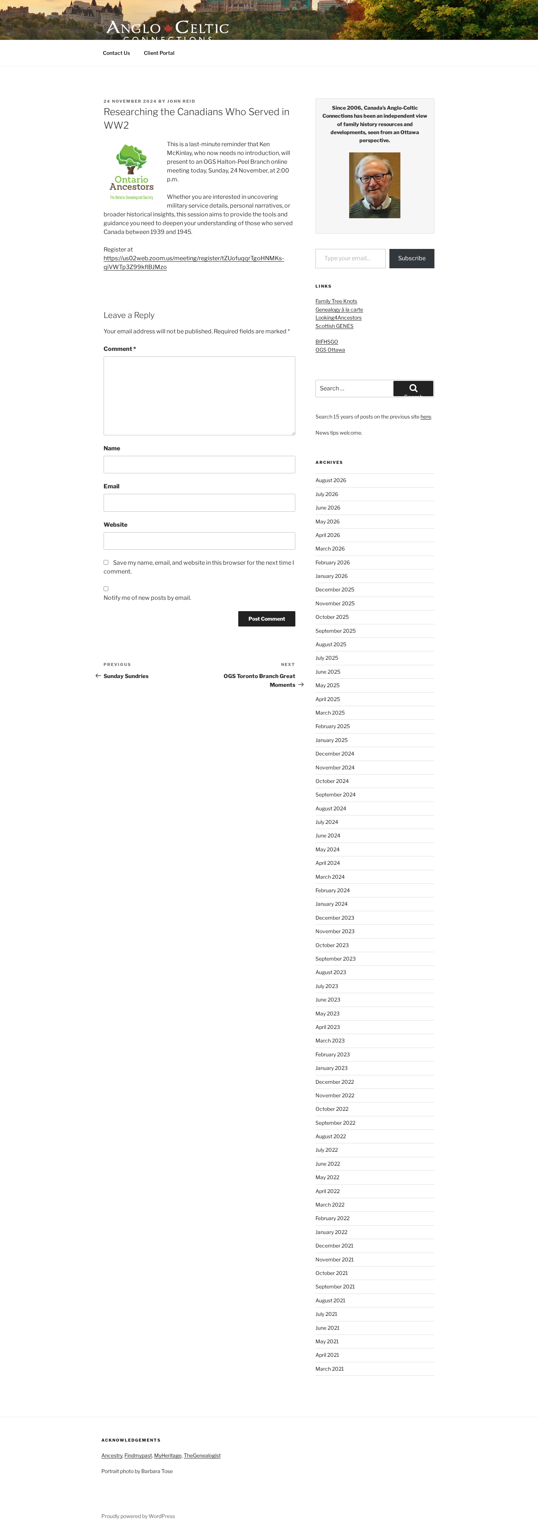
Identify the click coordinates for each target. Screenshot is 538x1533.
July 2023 (326, 986)
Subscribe (412, 258)
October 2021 (331, 1273)
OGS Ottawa (330, 350)
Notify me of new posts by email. (147, 597)
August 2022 (330, 1136)
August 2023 (330, 972)
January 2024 (331, 904)
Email (111, 486)
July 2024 (326, 822)
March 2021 (329, 1369)
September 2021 (335, 1286)
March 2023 (330, 1040)
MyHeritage (168, 1455)
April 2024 (327, 863)
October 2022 (331, 1109)
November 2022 (334, 1095)
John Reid (181, 101)
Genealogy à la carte (339, 309)
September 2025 (335, 631)
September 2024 (335, 794)
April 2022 (327, 1191)
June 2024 (327, 835)
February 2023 (332, 1054)
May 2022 (327, 1177)
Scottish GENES (334, 326)
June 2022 (327, 1164)
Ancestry (111, 1455)
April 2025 (327, 699)
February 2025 (332, 726)
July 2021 (326, 1314)
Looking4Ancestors (338, 317)
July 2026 (326, 494)
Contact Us (116, 53)
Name (112, 448)
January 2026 (331, 576)
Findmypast (138, 1455)
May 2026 (327, 521)
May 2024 (327, 849)
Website (115, 524)
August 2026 (330, 480)
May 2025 (327, 685)
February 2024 (332, 890)
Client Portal (159, 53)
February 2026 (332, 562)
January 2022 (331, 1232)
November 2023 (335, 931)
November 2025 (335, 603)
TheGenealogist (202, 1455)
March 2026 (330, 548)
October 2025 (332, 617)
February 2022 (332, 1218)
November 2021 (334, 1259)
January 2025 (331, 740)
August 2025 (330, 644)
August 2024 (330, 808)
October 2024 (332, 781)
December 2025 (334, 589)
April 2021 (327, 1355)
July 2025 (326, 658)
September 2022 (335, 1123)
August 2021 (330, 1300)
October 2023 (332, 945)
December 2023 (334, 918)
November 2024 (335, 767)
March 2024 (330, 877)
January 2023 (331, 1068)
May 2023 (327, 1013)
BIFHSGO (326, 341)
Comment (120, 348)
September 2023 (335, 958)
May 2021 (327, 1341)
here (426, 416)
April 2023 (327, 1027)
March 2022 (329, 1204)
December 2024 (334, 753)
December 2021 (334, 1245)
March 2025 (330, 712)
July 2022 (326, 1150)
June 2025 (327, 672)
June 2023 (327, 999)
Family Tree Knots (336, 301)
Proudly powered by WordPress (138, 1516)
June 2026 (327, 507)
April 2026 (327, 535)
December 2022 (334, 1082)
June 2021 (327, 1328)
